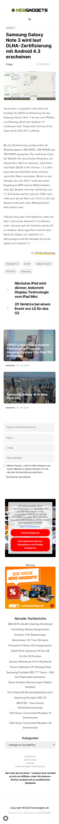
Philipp (9, 64)
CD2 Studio (44, 812)
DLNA (27, 263)
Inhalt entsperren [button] (30, 532)
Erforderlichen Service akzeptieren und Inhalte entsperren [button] (30, 544)
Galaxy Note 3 (44, 263)
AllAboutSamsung (45, 252)
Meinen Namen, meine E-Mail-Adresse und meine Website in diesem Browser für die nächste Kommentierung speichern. (28, 469)
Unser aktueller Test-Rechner (30, 766)
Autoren (30, 763)
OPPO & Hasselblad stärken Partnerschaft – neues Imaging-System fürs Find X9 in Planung (29, 350)
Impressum (30, 756)
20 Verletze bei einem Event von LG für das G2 (33, 308)
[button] (5, 818)
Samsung (26, 271)
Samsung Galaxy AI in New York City (27, 396)
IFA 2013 (10, 271)
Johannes (10, 365)
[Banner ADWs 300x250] (30, 588)
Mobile (10, 27)
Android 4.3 (12, 263)
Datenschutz (30, 759)
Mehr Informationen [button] (30, 526)
